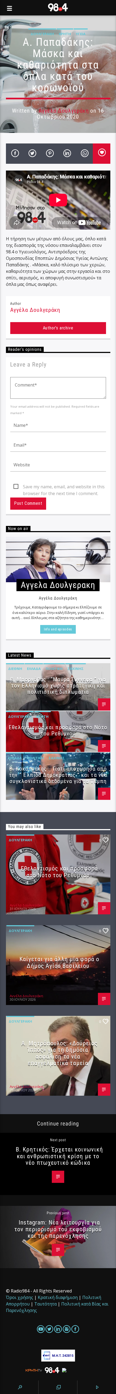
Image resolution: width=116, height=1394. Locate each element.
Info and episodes (58, 629)
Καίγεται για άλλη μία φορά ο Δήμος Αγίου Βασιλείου (59, 962)
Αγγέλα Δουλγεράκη (64, 110)
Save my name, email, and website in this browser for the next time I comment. (64, 487)
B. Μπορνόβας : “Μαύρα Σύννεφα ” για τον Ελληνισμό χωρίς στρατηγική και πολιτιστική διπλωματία (58, 685)
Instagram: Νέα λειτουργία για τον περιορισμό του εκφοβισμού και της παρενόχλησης (57, 1229)
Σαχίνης (75, 668)
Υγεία (81, 33)
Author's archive (58, 327)
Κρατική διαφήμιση (58, 1297)
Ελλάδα (34, 668)
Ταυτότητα (45, 1304)
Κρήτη (65, 33)
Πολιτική (54, 668)
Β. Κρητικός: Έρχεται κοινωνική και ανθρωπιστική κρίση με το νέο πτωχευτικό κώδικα (59, 1156)
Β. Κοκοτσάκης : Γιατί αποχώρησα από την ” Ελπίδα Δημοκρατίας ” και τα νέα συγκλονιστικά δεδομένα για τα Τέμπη (58, 774)
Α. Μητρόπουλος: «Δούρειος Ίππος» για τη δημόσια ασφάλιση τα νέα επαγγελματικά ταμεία (59, 1053)
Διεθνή (15, 668)
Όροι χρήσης (19, 1297)
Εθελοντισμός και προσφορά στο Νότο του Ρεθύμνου (58, 730)
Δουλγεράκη (42, 33)
